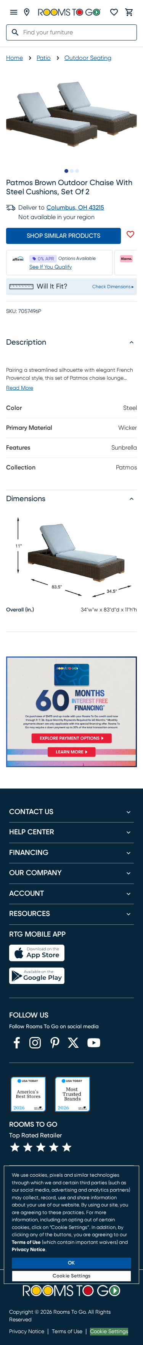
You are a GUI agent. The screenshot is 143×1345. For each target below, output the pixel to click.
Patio (44, 58)
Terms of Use (67, 1331)
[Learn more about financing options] (71, 756)
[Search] (13, 32)
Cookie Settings (109, 1331)
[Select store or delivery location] (26, 12)
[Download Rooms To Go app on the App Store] (36, 953)
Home (14, 58)
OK (71, 1263)
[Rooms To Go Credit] (71, 701)
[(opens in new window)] (16, 1042)
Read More (19, 388)
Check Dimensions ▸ (113, 286)
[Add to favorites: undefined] (130, 234)
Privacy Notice (26, 1331)
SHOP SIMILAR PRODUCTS (63, 236)
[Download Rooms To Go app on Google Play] (36, 976)
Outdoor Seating (87, 58)
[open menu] (13, 12)
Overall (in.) (20, 610)
